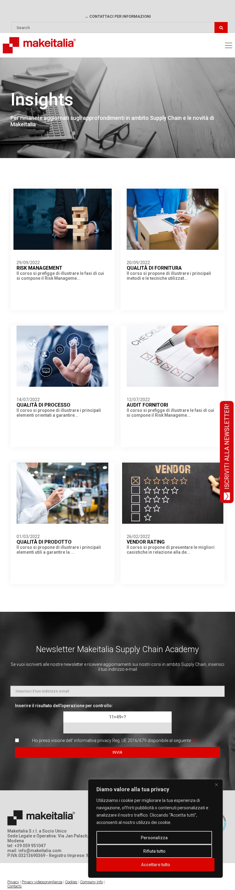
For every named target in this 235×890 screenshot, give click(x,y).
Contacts (14, 886)
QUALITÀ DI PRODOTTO (44, 542)
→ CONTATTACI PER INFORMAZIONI (117, 16)
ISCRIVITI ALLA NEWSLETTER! (226, 446)
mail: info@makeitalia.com (34, 850)
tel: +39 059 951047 (26, 845)
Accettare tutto (155, 864)
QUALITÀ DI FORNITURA (154, 268)
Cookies (71, 882)
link (195, 740)
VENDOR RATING (146, 542)
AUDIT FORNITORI (147, 405)
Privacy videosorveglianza (42, 882)
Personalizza (154, 837)
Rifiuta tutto (154, 851)
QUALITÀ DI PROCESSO (43, 405)
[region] (155, 828)
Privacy (13, 882)
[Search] (221, 27)
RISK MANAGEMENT (39, 268)
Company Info (91, 882)
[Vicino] (216, 784)
